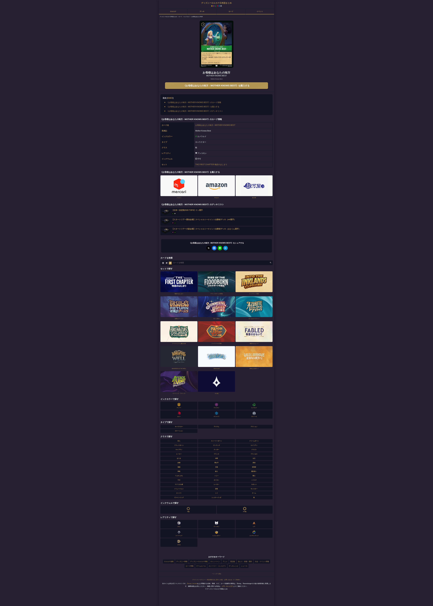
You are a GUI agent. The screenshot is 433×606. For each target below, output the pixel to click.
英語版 (232, 561)
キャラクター (179, 426)
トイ (216, 493)
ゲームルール (201, 566)
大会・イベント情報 (262, 561)
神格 (179, 471)
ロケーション (179, 431)
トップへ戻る (217, 574)
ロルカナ (173, 11)
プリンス (216, 454)
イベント (260, 11)
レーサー (216, 484)
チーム (254, 493)
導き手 (216, 462)
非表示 (170, 98)
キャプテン (179, 449)
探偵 (254, 462)
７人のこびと (179, 476)
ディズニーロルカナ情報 (199, 561)
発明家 (254, 467)
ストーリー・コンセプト (217, 566)
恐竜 (216, 489)
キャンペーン (215, 561)
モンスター (254, 489)
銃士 (216, 471)
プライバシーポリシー (199, 580)
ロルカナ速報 (169, 561)
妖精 (179, 462)
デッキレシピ (233, 566)
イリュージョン (179, 489)
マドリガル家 (179, 484)
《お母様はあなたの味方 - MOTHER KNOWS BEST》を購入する (217, 85)
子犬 (179, 480)
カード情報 (189, 566)
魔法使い (254, 471)
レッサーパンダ (216, 497)
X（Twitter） (237, 580)
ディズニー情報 (181, 561)
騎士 (254, 476)
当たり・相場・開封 (245, 561)
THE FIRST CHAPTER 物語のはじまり (211, 164)
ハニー (216, 476)
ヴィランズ (216, 445)
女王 (254, 458)
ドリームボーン (254, 441)
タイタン (216, 480)
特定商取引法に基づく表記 (215, 580)
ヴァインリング (179, 497)
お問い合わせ (228, 580)
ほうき (179, 458)
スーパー (179, 493)
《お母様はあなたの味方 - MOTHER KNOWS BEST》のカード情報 (194, 102)
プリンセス (254, 454)
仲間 (216, 458)
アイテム (216, 426)
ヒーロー (179, 454)
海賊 (179, 467)
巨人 (179, 441)
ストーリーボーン (216, 441)
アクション (254, 426)
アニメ (225, 561)
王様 (216, 467)
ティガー (216, 449)
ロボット (254, 484)
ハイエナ (254, 480)
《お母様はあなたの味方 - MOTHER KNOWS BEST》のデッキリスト (195, 111)
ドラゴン (254, 449)
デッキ (202, 11)
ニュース (244, 566)
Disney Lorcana (192, 583)
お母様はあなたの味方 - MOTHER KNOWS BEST (215, 125)
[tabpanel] (216, 44)
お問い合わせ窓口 (227, 586)
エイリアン (254, 445)
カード (231, 11)
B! (226, 248)
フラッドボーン (179, 445)
